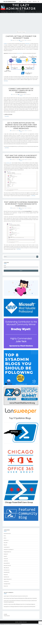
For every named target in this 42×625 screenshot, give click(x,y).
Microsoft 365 (6, 563)
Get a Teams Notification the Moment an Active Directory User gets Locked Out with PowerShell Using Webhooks (21, 125)
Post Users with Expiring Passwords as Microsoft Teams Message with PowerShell (21, 204)
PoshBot (5, 43)
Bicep (5, 544)
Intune (5, 558)
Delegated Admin (7, 551)
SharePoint (6, 576)
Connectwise (6, 547)
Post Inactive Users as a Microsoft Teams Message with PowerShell (21, 156)
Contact (29, 1)
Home (20, 1)
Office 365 (5, 567)
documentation (19, 53)
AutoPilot (5, 540)
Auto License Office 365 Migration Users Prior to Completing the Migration (22, 604)
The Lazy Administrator (9, 1)
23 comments (28, 94)
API (4, 538)
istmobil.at (6, 604)
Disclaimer (25, 1)
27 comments (29, 130)
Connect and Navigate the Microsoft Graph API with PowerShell (21, 90)
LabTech (5, 560)
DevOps (5, 554)
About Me (34, 1)
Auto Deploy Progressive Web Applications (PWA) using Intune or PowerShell (23, 598)
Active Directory (6, 533)
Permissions (6, 570)
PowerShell (6, 572)
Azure (5, 542)
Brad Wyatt (22, 40)
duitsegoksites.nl (7, 606)
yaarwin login (6, 596)
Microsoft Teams (7, 565)
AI (4, 535)
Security (5, 574)
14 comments (29, 159)
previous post (8, 162)
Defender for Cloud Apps (8, 549)
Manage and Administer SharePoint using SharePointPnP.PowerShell (23, 606)
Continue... (6, 80)
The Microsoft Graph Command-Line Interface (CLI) (19, 596)
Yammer (5, 586)
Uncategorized (6, 583)
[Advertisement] (21, 22)
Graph (5, 556)
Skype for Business (7, 579)
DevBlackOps (27, 43)
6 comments (28, 40)
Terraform (5, 581)
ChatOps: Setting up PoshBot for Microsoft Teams (21, 37)
